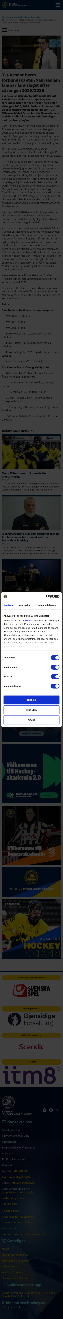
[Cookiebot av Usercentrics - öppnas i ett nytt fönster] (46, 596)
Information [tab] (25, 605)
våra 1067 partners (21, 620)
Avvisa (31, 720)
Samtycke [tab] (9, 605)
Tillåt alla (31, 700)
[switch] (55, 667)
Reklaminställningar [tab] (46, 605)
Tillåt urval (31, 709)
